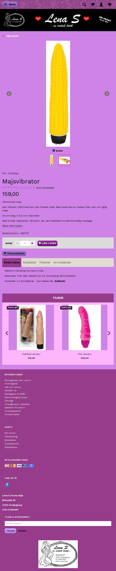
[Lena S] (58, 19)
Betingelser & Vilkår (15, 394)
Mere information (12, 225)
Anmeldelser (62, 262)
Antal (9, 243)
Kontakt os (10, 390)
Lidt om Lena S (13, 387)
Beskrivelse (12, 262)
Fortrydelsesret (13, 411)
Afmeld (22, 531)
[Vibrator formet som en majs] (58, 94)
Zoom (59, 150)
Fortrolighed (11, 383)
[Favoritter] (93, 4)
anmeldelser (24, 187)
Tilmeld (10, 531)
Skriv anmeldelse (45, 187)
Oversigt (9, 400)
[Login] (101, 4)
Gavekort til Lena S (15, 407)
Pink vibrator (85, 354)
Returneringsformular (16, 397)
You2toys (13, 173)
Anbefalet (29, 262)
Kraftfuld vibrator (31, 354)
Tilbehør (44, 262)
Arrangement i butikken (17, 404)
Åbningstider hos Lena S (18, 380)
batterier (60, 281)
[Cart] (110, 4)
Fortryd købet (12, 414)
